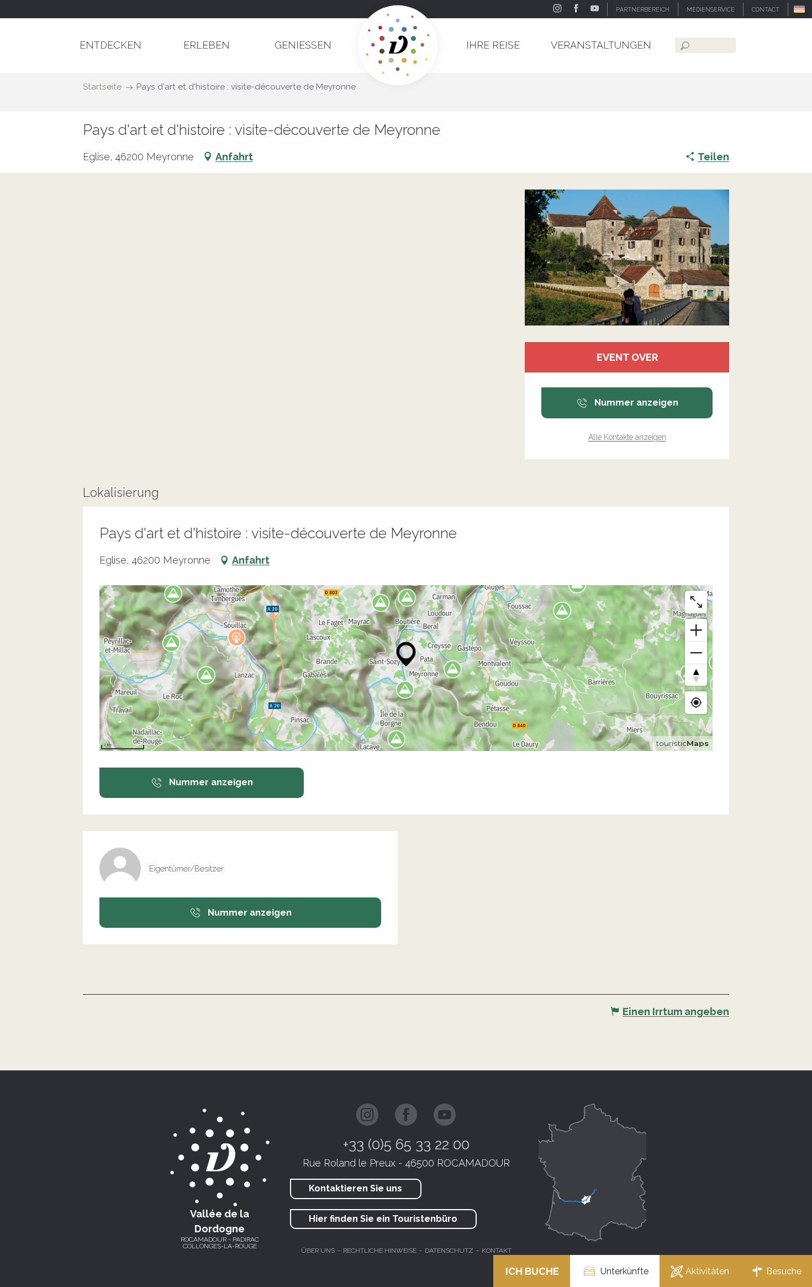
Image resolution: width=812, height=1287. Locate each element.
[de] (800, 9)
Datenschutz (449, 1250)
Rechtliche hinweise (379, 1250)
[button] (800, 9)
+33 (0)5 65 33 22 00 (406, 1144)
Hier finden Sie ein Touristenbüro (383, 1219)
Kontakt (497, 1250)
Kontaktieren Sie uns (355, 1188)
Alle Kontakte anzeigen (627, 437)
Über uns (318, 1250)
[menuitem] (110, 45)
